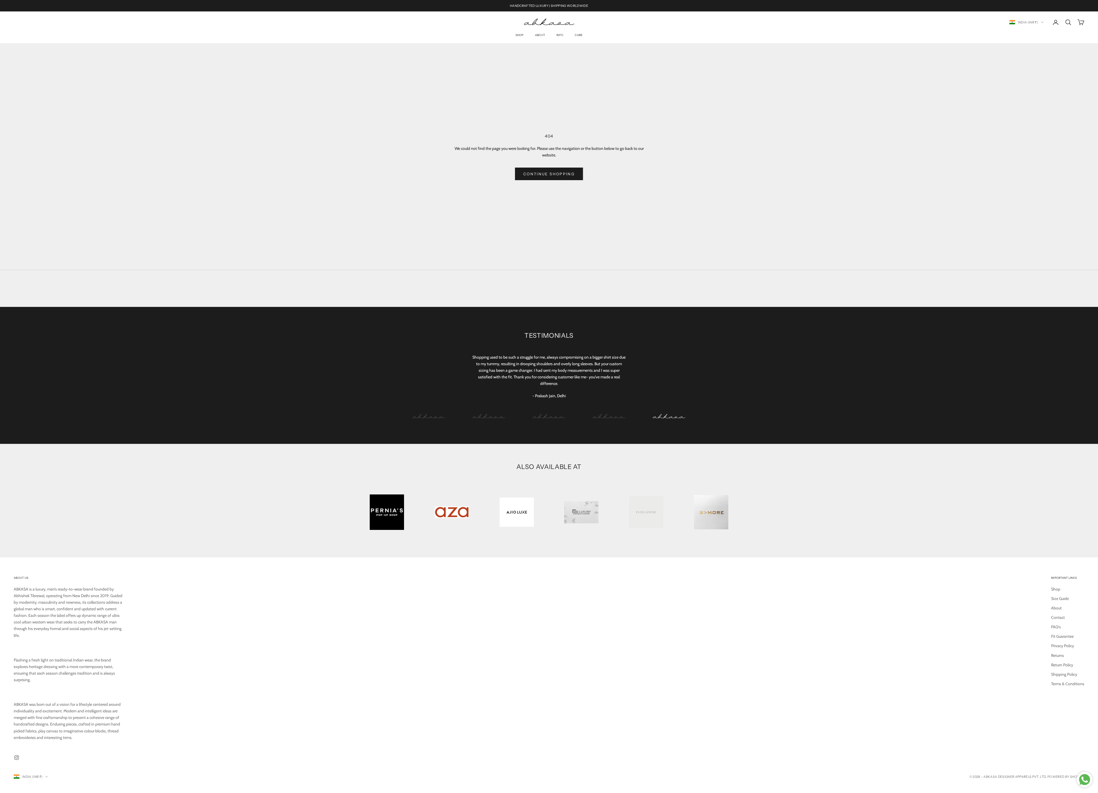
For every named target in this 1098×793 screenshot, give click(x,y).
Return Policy (1062, 664)
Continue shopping (549, 174)
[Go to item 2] (489, 416)
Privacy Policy (1062, 645)
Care (578, 35)
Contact (1058, 617)
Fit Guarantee (1062, 636)
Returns (1057, 655)
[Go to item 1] (429, 416)
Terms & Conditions (1067, 683)
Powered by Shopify (1065, 777)
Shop (520, 35)
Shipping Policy (1064, 674)
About (540, 35)
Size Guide (1060, 598)
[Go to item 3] (549, 416)
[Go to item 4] (609, 416)
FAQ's (1056, 626)
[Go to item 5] (669, 416)
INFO (559, 35)
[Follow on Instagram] (16, 757)
